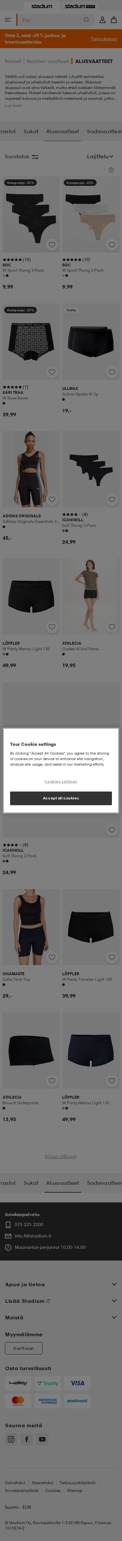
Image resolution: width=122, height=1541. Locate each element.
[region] (61, 770)
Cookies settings (61, 781)
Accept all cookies (61, 798)
